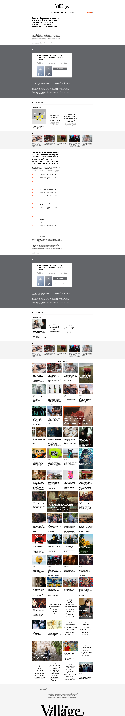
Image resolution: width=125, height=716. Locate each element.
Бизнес (58, 12)
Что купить (65, 395)
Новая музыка (81, 609)
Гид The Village (35, 438)
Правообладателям (58, 688)
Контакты (66, 688)
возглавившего (53, 241)
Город (52, 12)
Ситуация (49, 459)
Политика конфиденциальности (46, 688)
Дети (73, 12)
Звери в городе (66, 459)
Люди (55, 12)
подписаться (60, 68)
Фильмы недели (50, 438)
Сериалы (34, 395)
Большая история (67, 415)
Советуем (65, 438)
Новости (35, 15)
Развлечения (63, 12)
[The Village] (62, 6)
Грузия (49, 523)
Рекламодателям (43, 689)
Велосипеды (66, 523)
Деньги (34, 566)
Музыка (34, 459)
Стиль (70, 12)
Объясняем (49, 630)
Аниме (80, 459)
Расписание (50, 545)
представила (46, 167)
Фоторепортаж (51, 502)
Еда (67, 12)
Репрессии (34, 545)
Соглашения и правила (74, 688)
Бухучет (49, 395)
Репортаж (49, 566)
